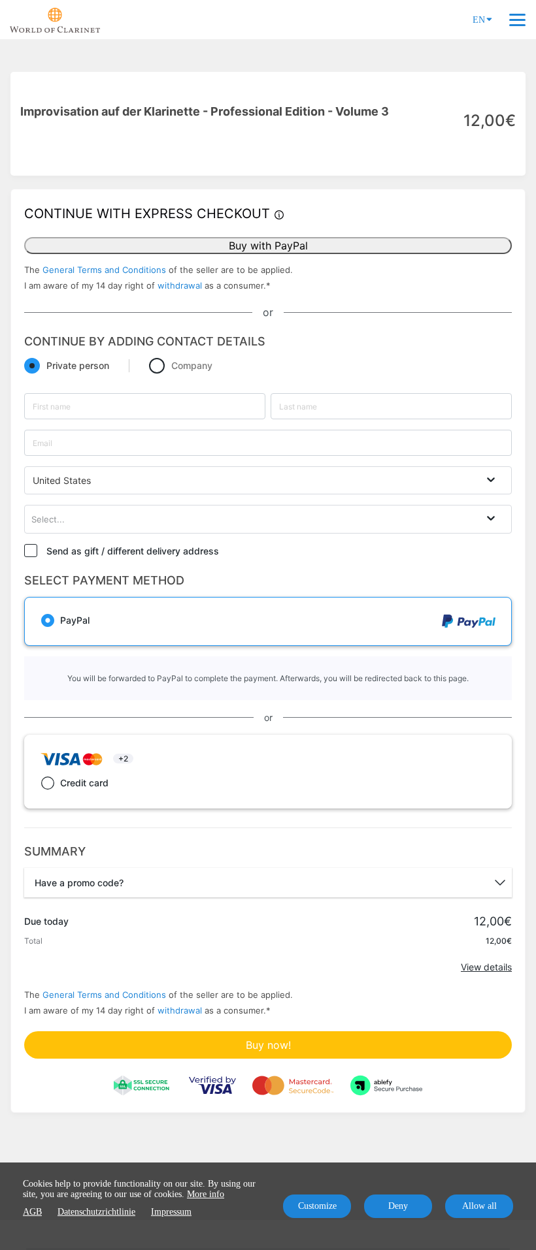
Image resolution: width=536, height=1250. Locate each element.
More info (205, 1194)
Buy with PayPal (268, 245)
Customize (317, 1206)
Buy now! (268, 1044)
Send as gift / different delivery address (132, 550)
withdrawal (180, 285)
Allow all (479, 1206)
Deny (398, 1206)
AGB (32, 1212)
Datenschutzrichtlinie (96, 1212)
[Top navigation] (517, 19)
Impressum (171, 1212)
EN (479, 20)
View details (486, 966)
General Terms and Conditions (104, 269)
